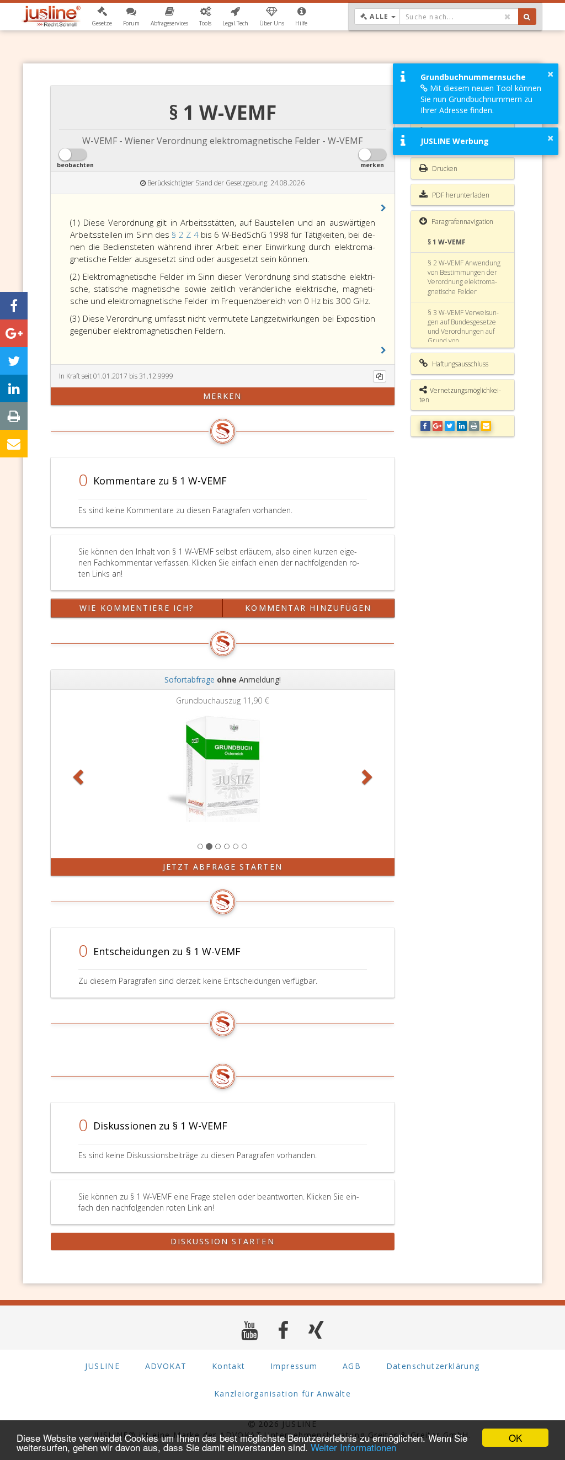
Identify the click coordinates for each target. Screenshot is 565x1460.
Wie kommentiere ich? (136, 608)
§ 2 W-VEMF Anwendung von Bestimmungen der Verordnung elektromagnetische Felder (464, 277)
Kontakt (229, 1366)
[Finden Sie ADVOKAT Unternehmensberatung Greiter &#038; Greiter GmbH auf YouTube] (249, 1330)
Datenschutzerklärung (433, 1366)
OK (515, 1438)
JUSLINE (102, 1366)
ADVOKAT (166, 1366)
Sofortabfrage (189, 679)
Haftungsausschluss (459, 364)
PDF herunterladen (459, 195)
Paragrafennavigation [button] (461, 221)
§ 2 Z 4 (186, 234)
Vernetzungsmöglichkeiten (460, 395)
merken (222, 396)
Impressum (294, 1366)
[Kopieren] (379, 376)
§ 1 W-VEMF (447, 242)
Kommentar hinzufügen (308, 608)
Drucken (443, 168)
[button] (102, 16)
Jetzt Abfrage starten (222, 866)
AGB (352, 1366)
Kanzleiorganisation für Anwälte (282, 1393)
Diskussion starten (222, 1241)
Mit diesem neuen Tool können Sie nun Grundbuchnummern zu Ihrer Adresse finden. (480, 99)
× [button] (550, 73)
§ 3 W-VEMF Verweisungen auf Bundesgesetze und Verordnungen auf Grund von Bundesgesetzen (463, 331)
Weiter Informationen (353, 1447)
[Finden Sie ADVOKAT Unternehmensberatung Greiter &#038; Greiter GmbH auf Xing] (316, 1330)
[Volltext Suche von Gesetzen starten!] (527, 16)
